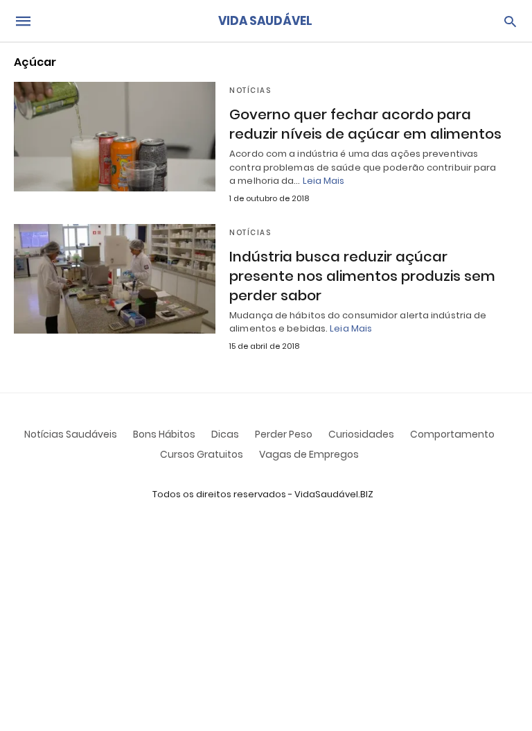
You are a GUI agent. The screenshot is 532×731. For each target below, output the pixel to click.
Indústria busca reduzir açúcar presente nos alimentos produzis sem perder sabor (362, 276)
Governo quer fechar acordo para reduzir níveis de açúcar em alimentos (365, 124)
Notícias (250, 90)
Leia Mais (324, 180)
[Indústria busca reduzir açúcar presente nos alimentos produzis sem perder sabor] (114, 279)
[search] (510, 21)
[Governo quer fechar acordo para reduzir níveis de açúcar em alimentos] (114, 136)
